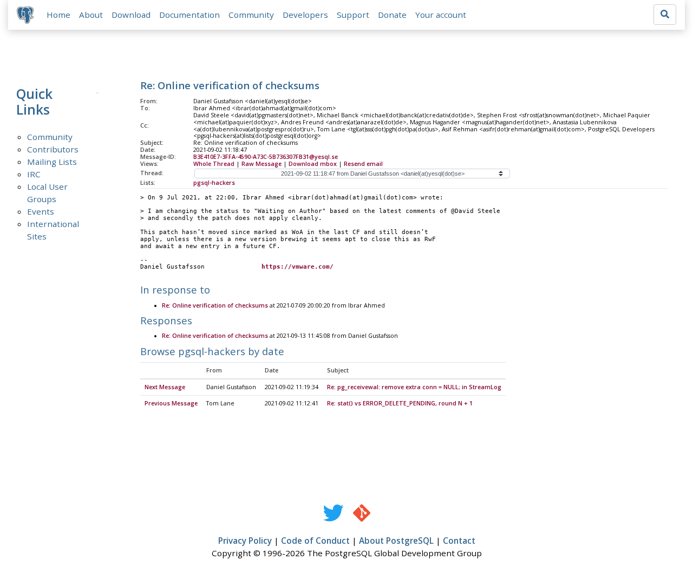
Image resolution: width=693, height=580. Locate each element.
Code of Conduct (315, 540)
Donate (392, 14)
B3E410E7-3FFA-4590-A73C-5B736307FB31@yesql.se (265, 157)
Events (40, 211)
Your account (440, 14)
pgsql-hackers (214, 182)
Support (353, 14)
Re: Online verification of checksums (215, 305)
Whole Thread (213, 164)
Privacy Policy (245, 540)
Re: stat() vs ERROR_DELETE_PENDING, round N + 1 (400, 403)
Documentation (189, 14)
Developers (305, 14)
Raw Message (261, 164)
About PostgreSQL (396, 540)
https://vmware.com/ (297, 266)
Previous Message (171, 403)
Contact (459, 540)
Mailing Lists (52, 161)
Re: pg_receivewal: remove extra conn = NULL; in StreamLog (414, 387)
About (91, 14)
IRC (34, 174)
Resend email (363, 164)
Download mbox (313, 164)
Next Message (165, 387)
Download (131, 14)
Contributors (53, 149)
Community (251, 14)
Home (58, 14)
